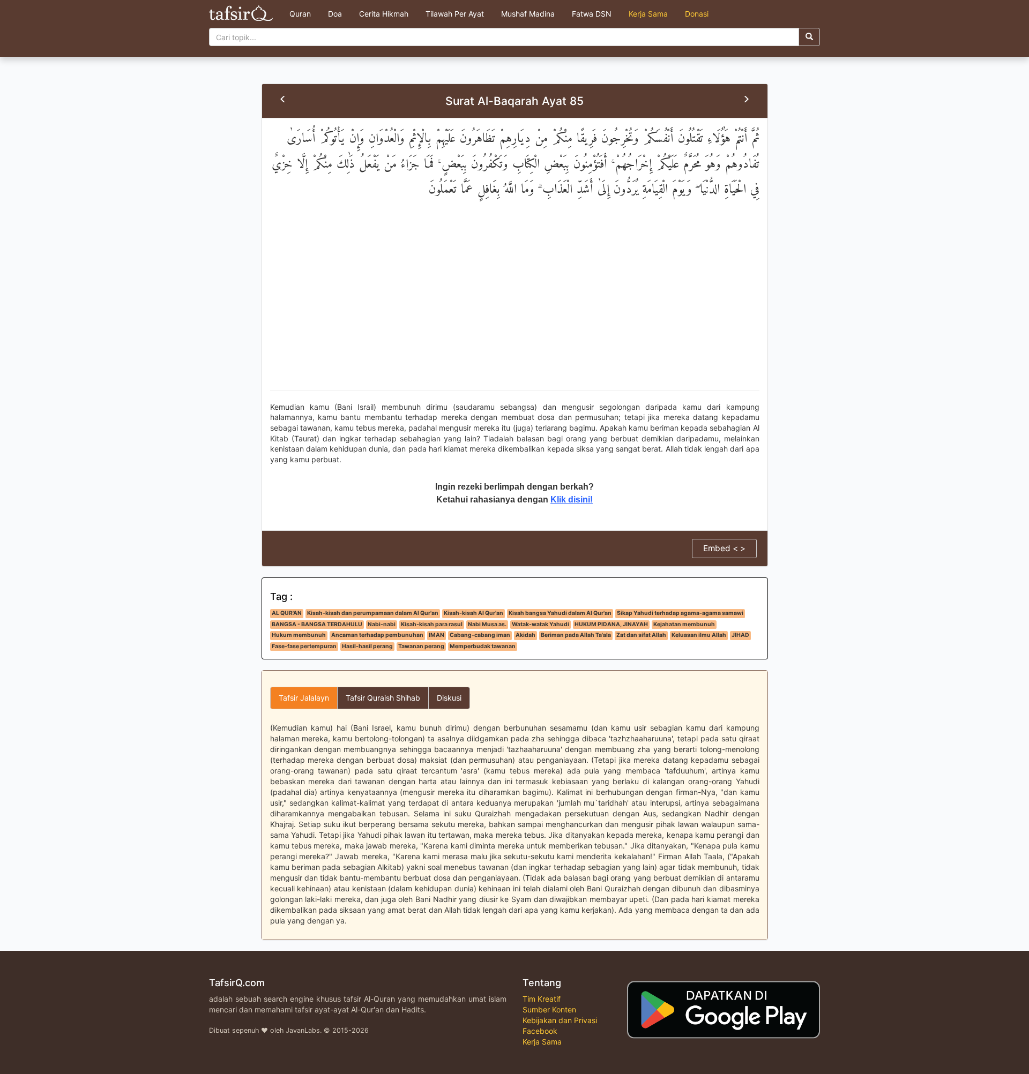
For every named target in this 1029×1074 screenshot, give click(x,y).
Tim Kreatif (542, 998)
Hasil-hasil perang (367, 646)
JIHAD (740, 635)
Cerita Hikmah (383, 13)
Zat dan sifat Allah (641, 635)
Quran (300, 13)
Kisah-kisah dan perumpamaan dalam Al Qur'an (372, 613)
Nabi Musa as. (487, 624)
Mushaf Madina (528, 13)
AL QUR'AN (287, 613)
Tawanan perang (421, 646)
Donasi (697, 13)
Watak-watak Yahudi (540, 624)
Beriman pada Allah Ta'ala (576, 635)
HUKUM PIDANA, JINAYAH (611, 624)
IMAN (436, 635)
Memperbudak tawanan (483, 646)
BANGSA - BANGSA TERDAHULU (317, 624)
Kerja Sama (648, 13)
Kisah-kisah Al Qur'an (473, 613)
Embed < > (724, 548)
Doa (335, 13)
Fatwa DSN (592, 13)
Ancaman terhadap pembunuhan (377, 635)
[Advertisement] (514, 305)
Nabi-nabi (382, 624)
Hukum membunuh (299, 635)
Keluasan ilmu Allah (699, 635)
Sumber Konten (549, 1009)
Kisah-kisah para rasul (432, 624)
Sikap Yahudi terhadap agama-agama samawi (680, 613)
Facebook (540, 1030)
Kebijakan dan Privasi (560, 1020)
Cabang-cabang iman (480, 635)
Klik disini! (571, 499)
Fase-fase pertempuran (304, 646)
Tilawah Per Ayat (455, 13)
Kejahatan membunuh (684, 624)
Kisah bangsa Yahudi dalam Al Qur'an (560, 613)
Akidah (525, 635)
